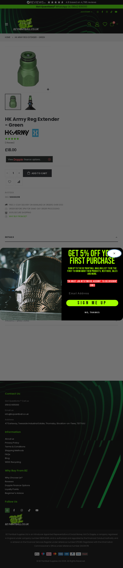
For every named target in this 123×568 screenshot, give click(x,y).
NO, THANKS (92, 312)
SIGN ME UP (92, 303)
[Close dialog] (114, 253)
